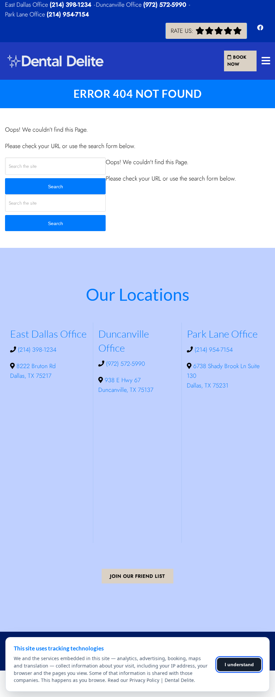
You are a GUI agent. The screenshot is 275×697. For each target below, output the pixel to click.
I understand (239, 664)
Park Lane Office (26, 14)
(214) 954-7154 (68, 14)
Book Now (236, 60)
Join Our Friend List (137, 576)
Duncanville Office (119, 4)
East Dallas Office (27, 4)
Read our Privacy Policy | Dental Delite (151, 680)
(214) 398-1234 (70, 4)
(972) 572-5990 (164, 4)
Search (55, 186)
